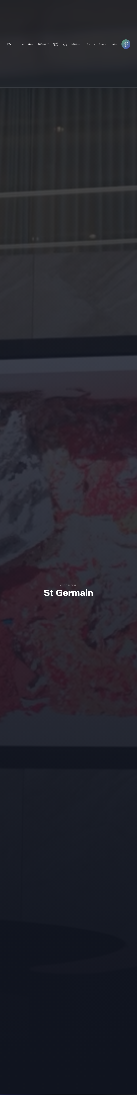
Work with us (126, 44)
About (30, 44)
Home (21, 44)
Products (91, 44)
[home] (9, 43)
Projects (102, 44)
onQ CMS (65, 44)
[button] (43, 43)
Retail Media (55, 44)
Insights (114, 44)
